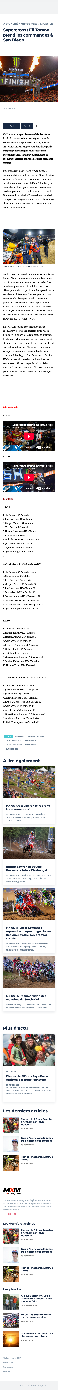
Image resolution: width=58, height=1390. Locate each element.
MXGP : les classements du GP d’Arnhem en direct (36, 1316)
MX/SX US (46, 24)
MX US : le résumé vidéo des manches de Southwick (26, 997)
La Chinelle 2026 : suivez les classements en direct (37, 1335)
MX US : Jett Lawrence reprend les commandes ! (28, 807)
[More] (37, 126)
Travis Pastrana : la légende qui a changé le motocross (37, 1139)
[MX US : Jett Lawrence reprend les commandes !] (29, 782)
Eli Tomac (20, 736)
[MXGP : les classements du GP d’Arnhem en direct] (11, 1320)
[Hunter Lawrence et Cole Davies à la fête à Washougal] (29, 843)
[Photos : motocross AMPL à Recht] (11, 1163)
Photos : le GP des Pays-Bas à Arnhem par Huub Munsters (27, 1078)
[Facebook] (4, 1214)
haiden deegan (36, 736)
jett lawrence (14, 740)
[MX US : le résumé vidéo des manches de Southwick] (29, 972)
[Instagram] (9, 1214)
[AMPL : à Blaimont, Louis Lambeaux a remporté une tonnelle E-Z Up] (11, 1302)
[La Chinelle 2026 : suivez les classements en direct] (11, 1339)
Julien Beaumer (14, 745)
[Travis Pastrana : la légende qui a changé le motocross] (11, 1144)
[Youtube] (15, 1214)
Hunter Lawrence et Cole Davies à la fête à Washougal (26, 868)
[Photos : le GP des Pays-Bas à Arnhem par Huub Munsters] (29, 1050)
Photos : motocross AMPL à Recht (37, 1158)
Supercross (12, 749)
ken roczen (31, 745)
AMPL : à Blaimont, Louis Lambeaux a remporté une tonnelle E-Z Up (36, 1298)
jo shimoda (30, 740)
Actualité (10, 24)
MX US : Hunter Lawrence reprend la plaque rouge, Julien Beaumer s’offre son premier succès (28, 933)
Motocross (29, 24)
